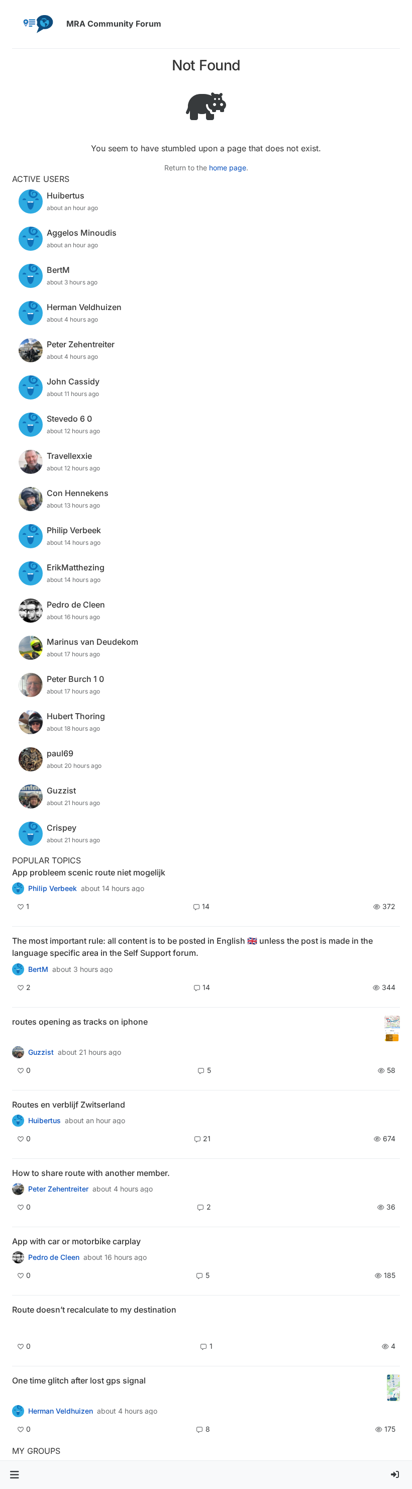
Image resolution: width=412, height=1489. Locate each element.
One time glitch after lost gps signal (79, 1380)
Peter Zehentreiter (58, 1189)
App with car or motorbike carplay (76, 1241)
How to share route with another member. (91, 1173)
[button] (14, 1475)
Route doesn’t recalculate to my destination (94, 1310)
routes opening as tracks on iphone (80, 1022)
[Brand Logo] (37, 24)
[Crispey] (18, 1052)
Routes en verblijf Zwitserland (68, 1105)
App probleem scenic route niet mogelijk (88, 872)
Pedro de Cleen (53, 1257)
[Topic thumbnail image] (392, 1029)
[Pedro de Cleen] (18, 1257)
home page (227, 167)
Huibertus (44, 1120)
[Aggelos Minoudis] (18, 1327)
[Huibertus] (18, 1121)
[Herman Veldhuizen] (18, 1411)
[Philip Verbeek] (18, 888)
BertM (38, 969)
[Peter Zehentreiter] (18, 969)
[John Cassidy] (18, 1189)
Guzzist (41, 1052)
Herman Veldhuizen (60, 1411)
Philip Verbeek (52, 888)
